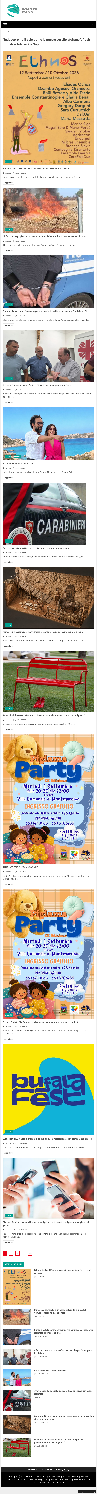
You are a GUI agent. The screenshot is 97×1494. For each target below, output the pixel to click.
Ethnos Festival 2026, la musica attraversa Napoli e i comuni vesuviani (36, 168)
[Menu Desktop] (5, 24)
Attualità (8, 1015)
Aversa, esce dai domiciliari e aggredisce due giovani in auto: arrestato (36, 548)
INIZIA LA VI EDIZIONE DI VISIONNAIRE (20, 867)
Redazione (33, 1469)
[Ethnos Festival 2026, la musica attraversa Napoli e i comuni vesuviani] (48, 108)
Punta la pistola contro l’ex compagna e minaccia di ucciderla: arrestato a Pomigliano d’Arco (46, 311)
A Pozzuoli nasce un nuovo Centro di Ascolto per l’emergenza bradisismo (37, 385)
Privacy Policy (62, 1469)
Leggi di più (8, 183)
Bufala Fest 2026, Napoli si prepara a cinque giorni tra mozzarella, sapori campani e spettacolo (47, 1138)
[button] (93, 24)
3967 (30, 1253)
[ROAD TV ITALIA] (22, 10)
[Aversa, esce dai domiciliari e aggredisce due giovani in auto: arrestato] (48, 514)
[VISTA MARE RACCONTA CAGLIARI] (48, 433)
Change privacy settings (87, 1492)
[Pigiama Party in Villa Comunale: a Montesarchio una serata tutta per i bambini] (48, 954)
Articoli (8, 456)
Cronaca (8, 229)
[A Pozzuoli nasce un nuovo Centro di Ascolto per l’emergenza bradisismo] (48, 356)
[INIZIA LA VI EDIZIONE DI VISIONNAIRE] (48, 799)
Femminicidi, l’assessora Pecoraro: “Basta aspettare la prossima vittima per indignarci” (44, 715)
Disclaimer (47, 1469)
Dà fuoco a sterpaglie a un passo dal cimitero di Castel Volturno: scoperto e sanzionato (44, 236)
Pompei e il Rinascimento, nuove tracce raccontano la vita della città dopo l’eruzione (43, 632)
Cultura (8, 161)
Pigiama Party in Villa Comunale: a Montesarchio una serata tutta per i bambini (40, 1022)
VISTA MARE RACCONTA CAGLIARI (18, 463)
